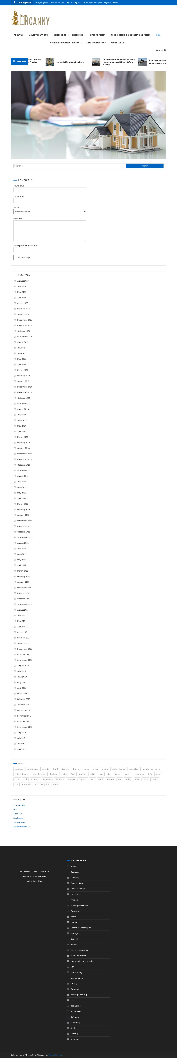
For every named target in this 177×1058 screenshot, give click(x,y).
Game (73, 916)
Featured (75, 894)
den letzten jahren (151, 769)
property (83, 779)
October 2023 (23, 465)
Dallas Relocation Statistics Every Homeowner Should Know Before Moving (111, 62)
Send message (23, 257)
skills (137, 779)
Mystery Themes (55, 1055)
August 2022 (23, 543)
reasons (110, 779)
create (105, 769)
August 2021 (22, 610)
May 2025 (21, 359)
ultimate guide (42, 784)
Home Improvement (80, 950)
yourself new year (94, 3)
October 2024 (23, 398)
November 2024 (24, 392)
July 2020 (21, 671)
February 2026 (23, 308)
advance (19, 769)
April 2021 (21, 626)
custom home (118, 769)
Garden (82, 774)
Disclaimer (77, 35)
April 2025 (21, 364)
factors (53, 774)
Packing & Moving (79, 994)
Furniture (75, 911)
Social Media (76, 1011)
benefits (45, 769)
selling (128, 779)
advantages (32, 769)
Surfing (74, 1028)
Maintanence (77, 978)
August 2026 (23, 281)
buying (76, 769)
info (150, 774)
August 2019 (22, 732)
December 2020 (24, 649)
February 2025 (23, 375)
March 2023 (22, 504)
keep (158, 774)
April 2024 (21, 431)
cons (95, 769)
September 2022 (24, 537)
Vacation (75, 1039)
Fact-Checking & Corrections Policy (130, 35)
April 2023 (21, 498)
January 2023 (23, 515)
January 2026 (23, 314)
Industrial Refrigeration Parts (63, 62)
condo (86, 769)
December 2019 (24, 710)
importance (139, 774)
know (17, 779)
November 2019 (24, 716)
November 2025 (24, 325)
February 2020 (23, 699)
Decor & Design (78, 888)
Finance (74, 900)
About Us (18, 35)
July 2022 (21, 548)
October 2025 (23, 331)
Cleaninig (75, 877)
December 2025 (24, 320)
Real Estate (76, 1006)
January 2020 (23, 704)
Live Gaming (76, 972)
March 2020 (22, 693)
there (145, 779)
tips (16, 784)
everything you (39, 774)
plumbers (59, 779)
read (100, 779)
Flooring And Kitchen (80, 905)
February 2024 (23, 442)
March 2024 (22, 437)
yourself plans (75, 3)
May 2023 (21, 493)
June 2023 (22, 487)
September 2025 (24, 336)
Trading (74, 1033)
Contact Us (59, 35)
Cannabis (75, 872)
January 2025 (23, 381)
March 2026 (22, 303)
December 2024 (24, 387)
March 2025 (22, 370)
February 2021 (23, 638)
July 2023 (21, 481)
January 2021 (23, 643)
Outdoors (75, 989)
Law (72, 967)
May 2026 (21, 292)
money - (35, 779)
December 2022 (24, 520)
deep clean (134, 769)
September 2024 (25, 403)
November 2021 (24, 593)
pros (92, 779)
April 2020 (21, 688)
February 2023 (23, 509)
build (55, 769)
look (25, 779)
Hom (158, 35)
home (117, 774)
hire (109, 774)
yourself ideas (112, 3)
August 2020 (23, 665)
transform (26, 784)
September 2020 (25, 660)
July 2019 (21, 738)
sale (119, 779)
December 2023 (24, 453)
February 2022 (23, 576)
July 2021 (21, 615)
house (127, 774)
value (55, 784)
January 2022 (23, 582)
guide (92, 774)
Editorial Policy (96, 35)
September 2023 (24, 470)
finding (64, 774)
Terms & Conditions (95, 43)
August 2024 (23, 409)
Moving (74, 983)
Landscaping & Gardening (82, 961)
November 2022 (24, 526)
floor (73, 774)
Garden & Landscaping (81, 927)
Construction (77, 883)
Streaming (75, 1022)
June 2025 (22, 353)
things (154, 779)
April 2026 (21, 297)
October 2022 (23, 532)
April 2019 (21, 749)
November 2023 (24, 459)
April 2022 (21, 565)
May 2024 (21, 426)
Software (75, 1017)
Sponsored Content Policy (64, 43)
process (71, 779)
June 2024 (22, 420)
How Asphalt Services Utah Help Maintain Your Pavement (156, 62)
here (101, 774)
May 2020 (21, 682)
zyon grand (43, 3)
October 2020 (23, 654)
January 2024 (23, 448)
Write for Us (117, 43)
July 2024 (21, 414)
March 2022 (22, 571)
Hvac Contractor (78, 955)
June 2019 (21, 743)
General (74, 939)
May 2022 (21, 559)
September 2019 (24, 727)
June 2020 (22, 677)
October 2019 (23, 721)
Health (74, 944)
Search (159, 50)
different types (22, 774)
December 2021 (24, 587)
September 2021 (24, 604)
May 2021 (21, 621)
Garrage (74, 933)
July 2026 (21, 286)
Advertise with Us (38, 35)
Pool (73, 1000)
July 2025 (21, 348)
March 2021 (22, 632)
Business (65, 769)
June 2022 (22, 554)
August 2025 (23, 342)
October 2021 (23, 598)
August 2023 (23, 476)
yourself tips (58, 3)
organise (47, 779)
